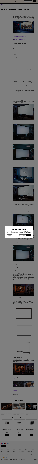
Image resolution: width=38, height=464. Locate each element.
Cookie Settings (9, 235)
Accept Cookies (29, 235)
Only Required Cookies (22, 235)
